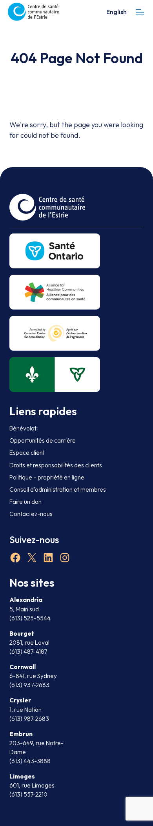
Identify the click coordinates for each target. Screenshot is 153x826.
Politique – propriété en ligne (46, 477)
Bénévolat (22, 428)
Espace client (27, 452)
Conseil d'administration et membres (57, 489)
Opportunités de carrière (42, 440)
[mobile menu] (140, 12)
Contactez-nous (31, 514)
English (116, 12)
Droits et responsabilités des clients (55, 465)
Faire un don (25, 501)
